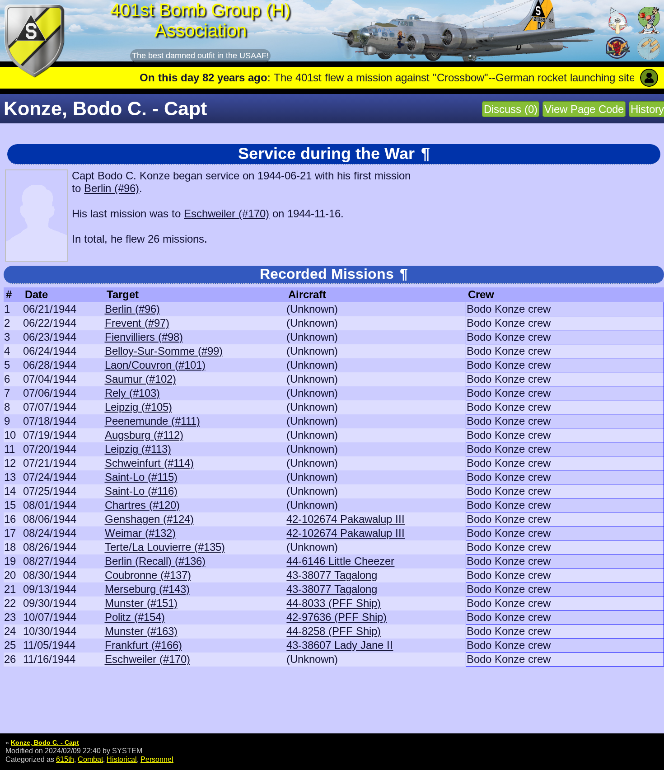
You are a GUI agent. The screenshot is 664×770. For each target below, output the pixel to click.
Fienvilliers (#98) (144, 337)
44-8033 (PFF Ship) (333, 603)
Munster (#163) (141, 631)
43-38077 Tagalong (331, 575)
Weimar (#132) (140, 533)
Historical (122, 759)
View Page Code (584, 109)
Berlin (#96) (111, 188)
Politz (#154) (135, 617)
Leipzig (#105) (138, 407)
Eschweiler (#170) (226, 213)
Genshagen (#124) (149, 519)
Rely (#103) (132, 393)
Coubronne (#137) (148, 575)
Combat (90, 759)
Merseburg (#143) (147, 589)
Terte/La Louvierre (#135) (165, 547)
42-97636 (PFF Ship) (336, 617)
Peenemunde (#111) (152, 421)
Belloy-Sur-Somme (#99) (164, 351)
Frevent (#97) (137, 323)
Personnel (156, 759)
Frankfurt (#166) (143, 645)
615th (65, 759)
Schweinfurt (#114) (149, 463)
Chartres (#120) (142, 505)
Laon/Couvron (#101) (155, 365)
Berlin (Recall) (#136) (155, 561)
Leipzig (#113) (138, 449)
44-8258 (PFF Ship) (333, 631)
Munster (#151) (141, 603)
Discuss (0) (511, 109)
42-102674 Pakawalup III (345, 519)
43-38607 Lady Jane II (339, 645)
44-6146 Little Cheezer (340, 561)
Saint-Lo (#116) (141, 491)
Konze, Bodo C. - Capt (45, 742)
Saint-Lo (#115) (141, 477)
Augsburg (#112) (144, 435)
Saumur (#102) (140, 379)
